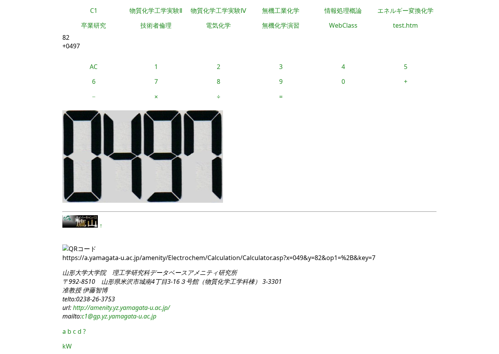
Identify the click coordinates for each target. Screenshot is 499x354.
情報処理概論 (343, 10)
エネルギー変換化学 (405, 10)
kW (67, 346)
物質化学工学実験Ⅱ (155, 10)
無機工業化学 (280, 10)
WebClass (343, 25)
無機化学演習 (280, 25)
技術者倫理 (156, 25)
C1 (93, 10)
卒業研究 (93, 25)
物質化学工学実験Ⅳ (218, 10)
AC (93, 66)
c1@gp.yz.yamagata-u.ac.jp (118, 316)
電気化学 (218, 25)
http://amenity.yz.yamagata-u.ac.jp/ (120, 307)
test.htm (405, 25)
